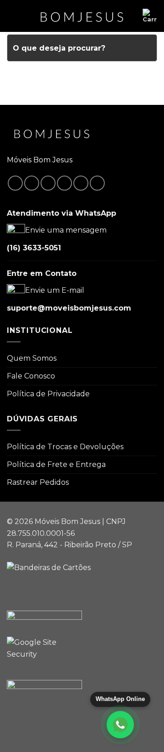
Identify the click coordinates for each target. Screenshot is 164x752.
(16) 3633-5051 (34, 248)
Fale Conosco (31, 376)
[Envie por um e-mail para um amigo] (64, 183)
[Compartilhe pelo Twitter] (48, 183)
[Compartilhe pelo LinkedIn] (97, 183)
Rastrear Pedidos (38, 482)
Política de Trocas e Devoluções (65, 446)
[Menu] (12, 16)
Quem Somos (31, 358)
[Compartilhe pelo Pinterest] (80, 183)
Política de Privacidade (48, 393)
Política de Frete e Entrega (56, 464)
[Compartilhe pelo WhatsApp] (15, 183)
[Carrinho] (150, 16)
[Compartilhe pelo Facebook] (31, 183)
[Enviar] (146, 48)
